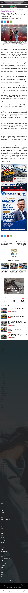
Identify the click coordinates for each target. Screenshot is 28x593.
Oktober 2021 (3, 462)
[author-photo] (14, 252)
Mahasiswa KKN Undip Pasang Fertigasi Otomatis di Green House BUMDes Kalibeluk (17, 329)
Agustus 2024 (3, 395)
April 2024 (2, 403)
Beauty (2, 510)
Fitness (2, 524)
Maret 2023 (3, 428)
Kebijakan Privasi (23, 584)
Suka (5, 297)
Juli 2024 (2, 397)
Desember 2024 (4, 387)
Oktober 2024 (3, 391)
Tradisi (2, 569)
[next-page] (14, 274)
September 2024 (4, 393)
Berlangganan (23, 297)
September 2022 (4, 440)
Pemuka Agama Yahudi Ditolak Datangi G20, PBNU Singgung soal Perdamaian (21, 244)
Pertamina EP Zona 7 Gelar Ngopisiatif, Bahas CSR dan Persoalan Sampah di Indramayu (5, 271)
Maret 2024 (3, 405)
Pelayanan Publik (4, 551)
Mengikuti (14, 297)
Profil (2, 560)
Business (2, 512)
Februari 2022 (3, 454)
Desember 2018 (4, 481)
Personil (8, 584)
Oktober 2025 (3, 367)
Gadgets (2, 526)
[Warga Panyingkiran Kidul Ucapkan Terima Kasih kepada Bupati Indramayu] (23, 266)
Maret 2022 (3, 452)
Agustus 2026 (3, 348)
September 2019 (4, 478)
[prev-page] (13, 274)
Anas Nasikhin (5, 18)
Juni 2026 (2, 352)
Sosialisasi (3, 565)
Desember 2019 (4, 472)
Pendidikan (3, 553)
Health (2, 528)
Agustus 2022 (3, 442)
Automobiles (3, 508)
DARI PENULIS (17, 260)
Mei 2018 (2, 483)
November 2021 (4, 460)
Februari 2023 (3, 430)
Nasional (5, 9)
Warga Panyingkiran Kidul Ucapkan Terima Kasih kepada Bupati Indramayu (22, 271)
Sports (2, 567)
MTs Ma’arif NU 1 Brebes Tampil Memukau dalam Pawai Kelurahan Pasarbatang (17, 309)
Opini (2, 549)
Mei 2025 (2, 377)
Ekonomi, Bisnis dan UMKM (13, 9)
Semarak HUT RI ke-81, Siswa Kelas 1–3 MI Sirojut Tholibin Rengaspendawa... (17, 335)
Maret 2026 (3, 358)
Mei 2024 (2, 401)
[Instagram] (13, 580)
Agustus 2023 (3, 419)
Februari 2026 (3, 360)
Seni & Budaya (3, 563)
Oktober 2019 (3, 476)
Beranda (2, 9)
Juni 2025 (2, 375)
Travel (2, 572)
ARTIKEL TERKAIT (11, 260)
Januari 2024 (3, 409)
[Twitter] (5, 22)
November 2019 (4, 474)
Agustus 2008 (3, 495)
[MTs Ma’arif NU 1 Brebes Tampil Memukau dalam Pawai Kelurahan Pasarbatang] (4, 310)
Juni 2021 (2, 466)
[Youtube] (17, 580)
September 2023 (4, 417)
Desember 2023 (4, 411)
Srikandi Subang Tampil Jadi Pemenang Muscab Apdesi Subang (6, 243)
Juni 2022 (2, 446)
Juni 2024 (2, 399)
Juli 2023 (2, 421)
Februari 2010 (3, 489)
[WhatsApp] (11, 22)
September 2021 (4, 464)
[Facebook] (2, 22)
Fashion (2, 521)
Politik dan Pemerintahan (5, 558)
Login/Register (18, 585)
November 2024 (4, 389)
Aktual (9, 311)
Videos (2, 574)
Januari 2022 (3, 456)
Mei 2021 (2, 468)
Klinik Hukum (3, 537)
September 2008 (4, 493)
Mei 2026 (2, 354)
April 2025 (2, 379)
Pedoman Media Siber (15, 584)
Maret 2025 (3, 381)
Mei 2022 (2, 448)
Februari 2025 (3, 383)
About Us (3, 584)
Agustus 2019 (3, 479)
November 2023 (4, 413)
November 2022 (4, 436)
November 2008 (4, 491)
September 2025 (4, 369)
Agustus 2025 (3, 371)
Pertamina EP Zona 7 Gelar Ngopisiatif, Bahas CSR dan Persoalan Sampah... (16, 315)
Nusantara (2, 544)
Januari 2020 (3, 470)
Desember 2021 (4, 458)
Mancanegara (3, 540)
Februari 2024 (3, 407)
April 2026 (2, 356)
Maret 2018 (3, 485)
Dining (2, 517)
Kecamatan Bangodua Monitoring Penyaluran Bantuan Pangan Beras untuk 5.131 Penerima (14, 271)
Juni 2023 (2, 422)
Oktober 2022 (3, 438)
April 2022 (2, 450)
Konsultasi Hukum (5, 585)
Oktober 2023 (3, 415)
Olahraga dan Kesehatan (5, 547)
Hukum (2, 533)
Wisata (2, 576)
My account (24, 585)
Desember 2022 (4, 434)
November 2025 (4, 365)
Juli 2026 (2, 350)
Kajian (2, 535)
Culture (2, 514)
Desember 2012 (4, 487)
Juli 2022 (2, 444)
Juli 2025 (2, 373)
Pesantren (2, 556)
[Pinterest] (8, 22)
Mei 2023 (2, 424)
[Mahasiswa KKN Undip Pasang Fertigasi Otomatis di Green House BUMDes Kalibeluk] (4, 329)
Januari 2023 (3, 432)
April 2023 (2, 426)
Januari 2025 (3, 385)
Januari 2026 (3, 362)
